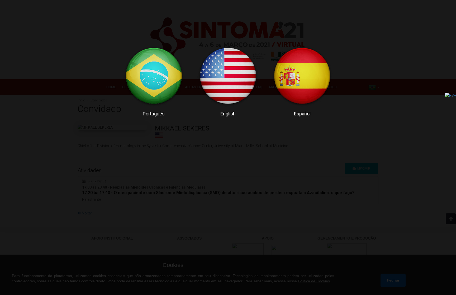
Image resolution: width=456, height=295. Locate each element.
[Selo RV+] (450, 95)
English (228, 113)
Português (154, 113)
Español (302, 113)
